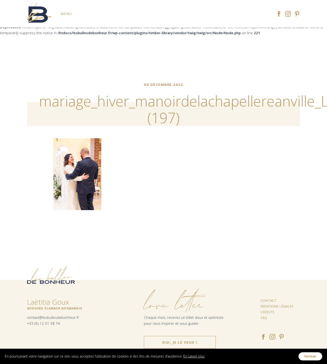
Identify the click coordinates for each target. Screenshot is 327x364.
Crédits (267, 312)
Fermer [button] (310, 356)
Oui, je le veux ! (179, 342)
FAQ (263, 317)
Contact (268, 300)
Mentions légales (276, 306)
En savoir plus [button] (194, 356)
